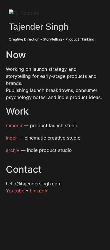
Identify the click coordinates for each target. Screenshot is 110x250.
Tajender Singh (38, 26)
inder (11, 138)
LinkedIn (39, 191)
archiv (12, 150)
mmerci (14, 125)
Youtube (15, 191)
